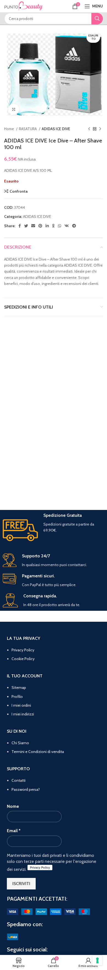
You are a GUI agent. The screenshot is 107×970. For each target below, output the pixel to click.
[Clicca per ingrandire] (13, 109)
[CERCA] (97, 18)
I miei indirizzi (23, 714)
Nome (13, 806)
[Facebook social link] (19, 225)
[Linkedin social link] (47, 225)
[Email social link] (33, 225)
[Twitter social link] (26, 225)
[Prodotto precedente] (89, 129)
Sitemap (19, 687)
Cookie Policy (23, 658)
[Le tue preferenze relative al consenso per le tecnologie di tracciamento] (97, 960)
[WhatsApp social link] (59, 225)
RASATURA (28, 129)
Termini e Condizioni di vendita (38, 751)
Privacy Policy (23, 649)
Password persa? (26, 789)
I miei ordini (21, 705)
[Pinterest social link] (40, 225)
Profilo (17, 696)
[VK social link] (67, 225)
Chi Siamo (20, 742)
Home (9, 129)
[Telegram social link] (74, 225)
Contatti (19, 780)
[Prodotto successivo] (100, 129)
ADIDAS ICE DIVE (56, 129)
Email (14, 830)
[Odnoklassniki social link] (53, 225)
